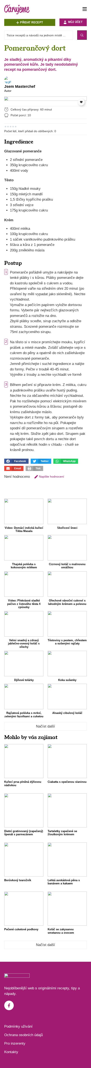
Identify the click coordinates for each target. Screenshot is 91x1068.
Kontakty (11, 1052)
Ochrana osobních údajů (23, 1035)
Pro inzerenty (14, 1043)
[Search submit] (82, 35)
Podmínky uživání (18, 1026)
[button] (16, 461)
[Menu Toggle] (85, 9)
